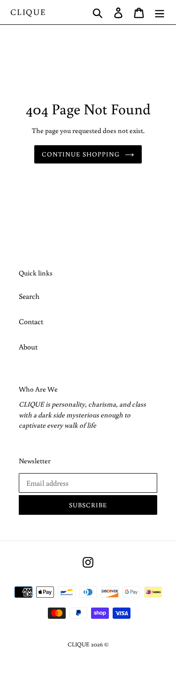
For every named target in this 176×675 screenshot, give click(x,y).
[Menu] (159, 12)
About (28, 346)
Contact (31, 321)
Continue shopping (81, 154)
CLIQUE (28, 12)
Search (29, 296)
